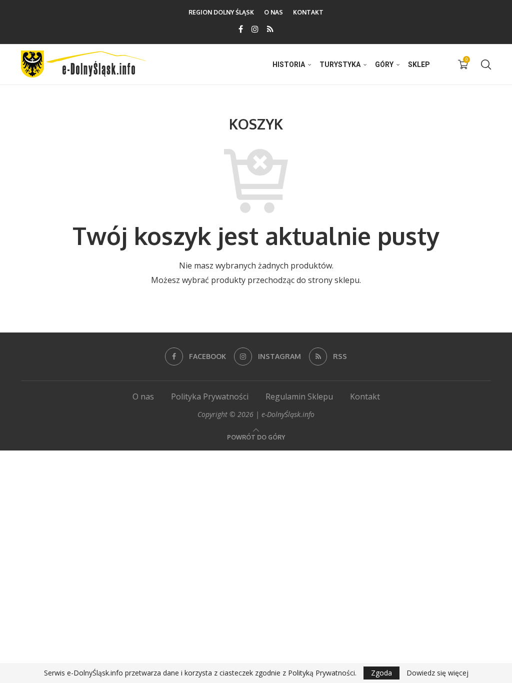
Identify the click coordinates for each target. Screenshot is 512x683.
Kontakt (308, 12)
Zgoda (381, 673)
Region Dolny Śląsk (221, 12)
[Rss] (270, 29)
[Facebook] (240, 29)
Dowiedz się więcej (437, 673)
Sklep (419, 64)
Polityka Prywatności (209, 396)
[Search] (486, 64)
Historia (288, 64)
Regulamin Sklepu (299, 396)
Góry (384, 64)
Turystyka (340, 64)
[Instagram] (255, 29)
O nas (273, 12)
